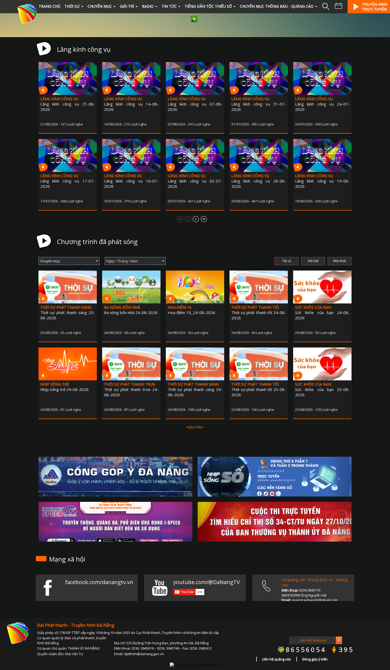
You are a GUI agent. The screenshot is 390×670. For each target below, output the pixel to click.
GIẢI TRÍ (127, 6)
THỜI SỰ (72, 6)
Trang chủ (49, 6)
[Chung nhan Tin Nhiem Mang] (195, 664)
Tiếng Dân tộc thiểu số (208, 6)
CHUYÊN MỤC (100, 6)
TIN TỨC (169, 6)
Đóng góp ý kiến (315, 659)
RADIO (148, 6)
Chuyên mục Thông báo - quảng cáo (277, 6)
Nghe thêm (195, 427)
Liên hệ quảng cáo (276, 659)
